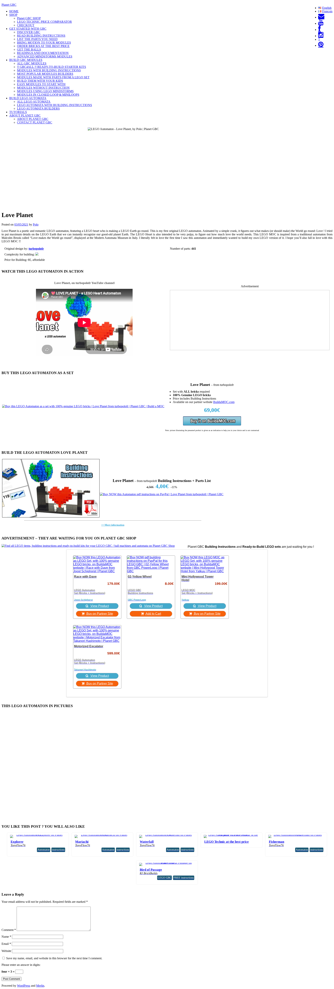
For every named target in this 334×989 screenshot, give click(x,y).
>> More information (112, 524)
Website (6, 951)
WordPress (23, 985)
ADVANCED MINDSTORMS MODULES (44, 56)
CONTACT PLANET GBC (34, 122)
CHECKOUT (25, 25)
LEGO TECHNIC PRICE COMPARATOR (44, 21)
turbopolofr (36, 248)
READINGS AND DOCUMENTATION (43, 53)
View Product (99, 606)
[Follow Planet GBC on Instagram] (320, 35)
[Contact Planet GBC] (321, 17)
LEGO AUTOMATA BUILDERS (38, 108)
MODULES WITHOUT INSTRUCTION (43, 87)
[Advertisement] (249, 323)
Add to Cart (153, 613)
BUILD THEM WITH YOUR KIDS (40, 80)
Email (6, 943)
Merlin (40, 985)
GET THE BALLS (29, 49)
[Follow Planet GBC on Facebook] (319, 29)
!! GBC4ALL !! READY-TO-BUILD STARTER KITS (51, 66)
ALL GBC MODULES (31, 63)
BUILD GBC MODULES (25, 60)
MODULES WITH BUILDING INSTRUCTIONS (49, 70)
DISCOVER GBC (28, 32)
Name (6, 936)
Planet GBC (9, 4)
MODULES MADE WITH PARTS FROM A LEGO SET (53, 77)
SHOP (13, 14)
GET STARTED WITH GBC (27, 28)
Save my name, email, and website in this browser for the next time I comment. (54, 958)
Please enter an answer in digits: (21, 964)
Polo (35, 224)
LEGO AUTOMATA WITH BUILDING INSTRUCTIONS (54, 105)
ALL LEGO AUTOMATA (33, 101)
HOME (14, 11)
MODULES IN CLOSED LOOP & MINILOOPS (48, 94)
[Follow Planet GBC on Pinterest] (320, 45)
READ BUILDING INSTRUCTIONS (41, 35)
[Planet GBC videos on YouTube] (320, 23)
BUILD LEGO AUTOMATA (27, 98)
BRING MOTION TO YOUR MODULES (44, 42)
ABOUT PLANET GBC (25, 115)
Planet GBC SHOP (29, 18)
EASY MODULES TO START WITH (41, 84)
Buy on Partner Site (99, 613)
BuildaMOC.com (223, 402)
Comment (9, 930)
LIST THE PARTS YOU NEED (37, 39)
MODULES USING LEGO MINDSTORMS (45, 91)
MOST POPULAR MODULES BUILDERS (45, 73)
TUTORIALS (18, 112)
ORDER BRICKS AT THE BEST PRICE (43, 46)
